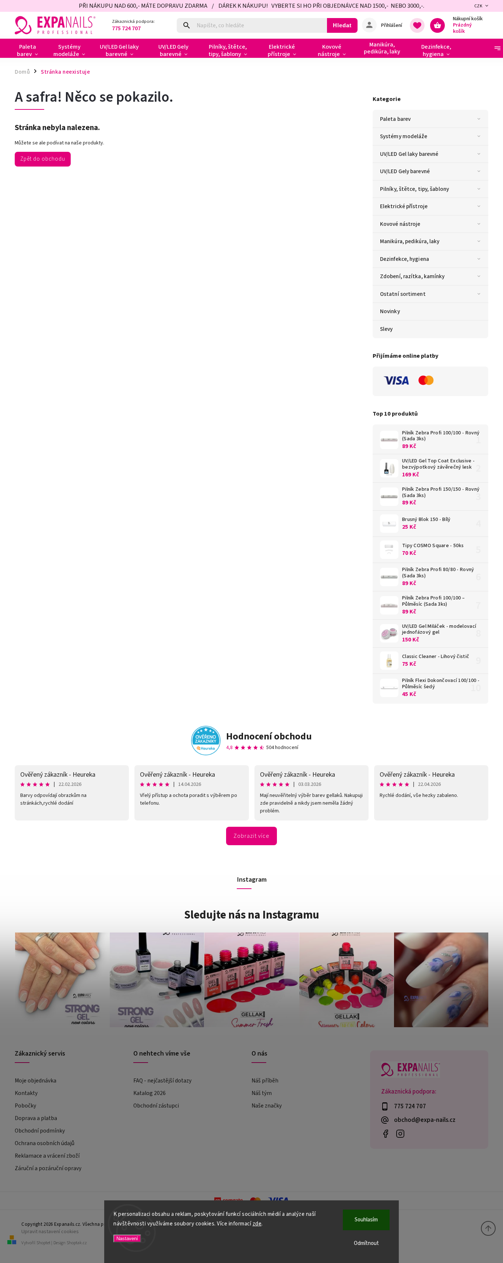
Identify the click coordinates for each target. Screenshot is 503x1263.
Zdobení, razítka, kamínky (412, 276)
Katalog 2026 (149, 1093)
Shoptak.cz (77, 1243)
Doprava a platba (36, 1118)
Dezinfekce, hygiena (404, 259)
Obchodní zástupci (156, 1106)
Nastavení (127, 1238)
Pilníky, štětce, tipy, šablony (414, 189)
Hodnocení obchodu (269, 736)
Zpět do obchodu (42, 159)
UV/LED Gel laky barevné (409, 154)
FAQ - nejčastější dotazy (162, 1081)
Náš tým (262, 1093)
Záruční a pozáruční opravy (48, 1168)
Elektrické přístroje (404, 206)
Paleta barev (395, 119)
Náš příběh (265, 1081)
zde (257, 1224)
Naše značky (267, 1106)
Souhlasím (366, 1220)
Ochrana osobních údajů (44, 1143)
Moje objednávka (35, 1081)
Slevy (386, 329)
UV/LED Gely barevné (405, 171)
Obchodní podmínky (40, 1131)
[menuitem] (30, 50)
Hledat (342, 25)
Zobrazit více (251, 836)
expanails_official (400, 1133)
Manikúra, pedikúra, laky (409, 241)
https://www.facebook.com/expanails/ (385, 1133)
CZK (478, 6)
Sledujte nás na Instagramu (251, 915)
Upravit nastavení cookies (50, 1231)
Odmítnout (366, 1243)
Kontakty (26, 1093)
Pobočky (25, 1106)
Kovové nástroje (400, 224)
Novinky (390, 311)
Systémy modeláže (404, 136)
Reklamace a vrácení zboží (47, 1156)
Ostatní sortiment (403, 294)
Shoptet (43, 1243)
